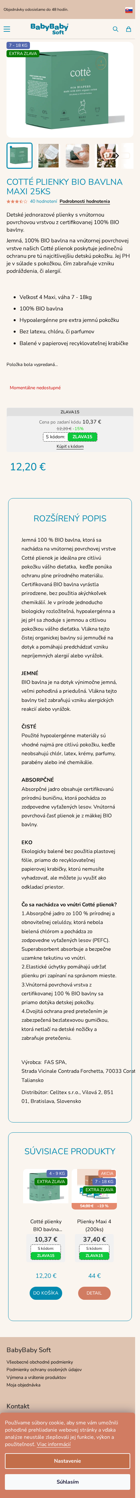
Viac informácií (54, 1444)
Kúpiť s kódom (70, 446)
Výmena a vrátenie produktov (36, 1377)
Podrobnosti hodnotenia (85, 201)
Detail (94, 1293)
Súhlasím (68, 1482)
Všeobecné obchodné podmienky (40, 1362)
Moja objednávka (23, 1385)
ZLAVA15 (82, 437)
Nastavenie (67, 1461)
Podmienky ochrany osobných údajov (44, 1370)
